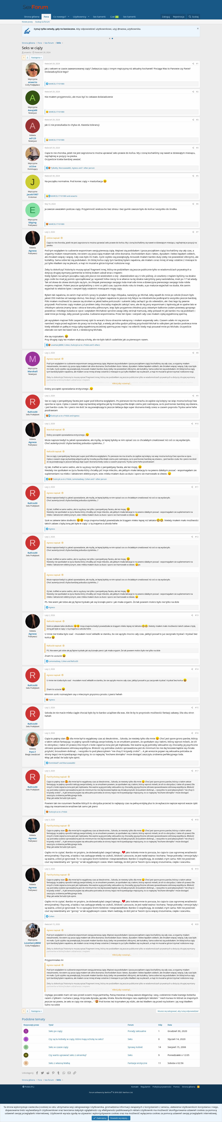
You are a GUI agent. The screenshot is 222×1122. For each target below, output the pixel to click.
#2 (197, 91)
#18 (196, 819)
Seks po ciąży (55, 1031)
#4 (197, 148)
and (64, 196)
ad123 (32, 138)
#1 (197, 63)
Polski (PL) (29, 1086)
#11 (196, 487)
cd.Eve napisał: (53, 238)
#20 (196, 924)
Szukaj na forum (42, 21)
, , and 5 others (75, 345)
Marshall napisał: (54, 429)
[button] (68, 16)
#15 (196, 707)
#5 (197, 176)
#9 (197, 395)
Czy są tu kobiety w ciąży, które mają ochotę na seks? (76, 1039)
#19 (196, 869)
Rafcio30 (32, 411)
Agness (33, 250)
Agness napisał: (53, 358)
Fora (46, 16)
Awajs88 (32, 110)
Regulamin (145, 1086)
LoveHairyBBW (32, 942)
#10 (196, 423)
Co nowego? (59, 16)
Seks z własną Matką (59, 1063)
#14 (196, 669)
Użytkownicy (79, 16)
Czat (114, 16)
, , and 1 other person (73, 168)
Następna (35, 57)
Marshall (33, 371)
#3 (197, 119)
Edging (33, 222)
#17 (196, 771)
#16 (196, 733)
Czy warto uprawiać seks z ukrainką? (68, 1055)
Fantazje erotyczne (137, 1063)
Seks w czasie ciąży (58, 1047)
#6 (197, 204)
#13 (196, 615)
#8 (197, 353)
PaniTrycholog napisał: (57, 776)
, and (63, 661)
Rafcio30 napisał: (54, 451)
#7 (197, 232)
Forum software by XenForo (111, 1092)
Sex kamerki (99, 16)
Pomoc (176, 1086)
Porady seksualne (137, 1031)
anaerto (27, 52)
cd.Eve (32, 166)
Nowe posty (27, 21)
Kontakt (134, 1086)
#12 (196, 537)
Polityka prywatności (162, 1086)
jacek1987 (32, 194)
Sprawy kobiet (135, 1047)
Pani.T (32, 751)
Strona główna (31, 16)
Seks (130, 1039)
